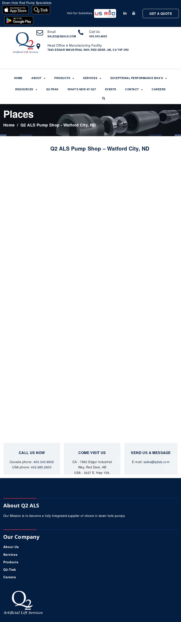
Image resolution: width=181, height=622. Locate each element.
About (36, 78)
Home (18, 78)
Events (110, 89)
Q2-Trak (52, 89)
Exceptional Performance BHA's (136, 78)
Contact (132, 89)
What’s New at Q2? (82, 89)
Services (90, 78)
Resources (24, 89)
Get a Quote (160, 13)
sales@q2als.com (61, 36)
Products (62, 78)
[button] (103, 98)
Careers (159, 89)
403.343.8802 (98, 36)
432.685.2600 (41, 467)
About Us (11, 547)
